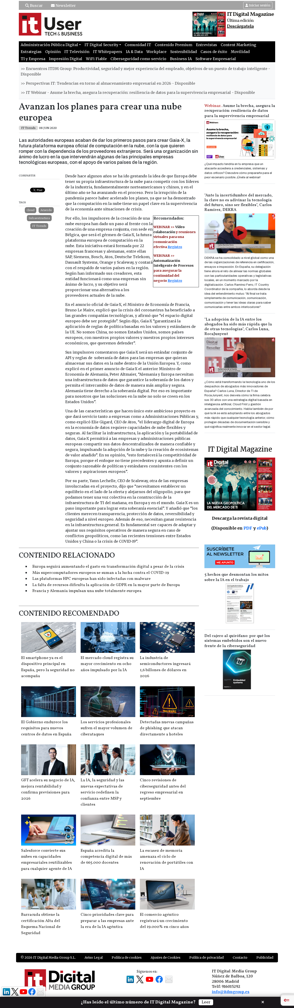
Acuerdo (46, 210)
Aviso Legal (94, 957)
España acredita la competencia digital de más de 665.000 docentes (106, 857)
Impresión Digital (65, 58)
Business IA (181, 58)
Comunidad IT (138, 44)
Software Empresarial (215, 58)
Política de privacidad (206, 957)
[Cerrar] (263, 1001)
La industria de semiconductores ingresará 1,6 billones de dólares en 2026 (165, 667)
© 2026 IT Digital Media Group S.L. (48, 957)
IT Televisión (76, 51)
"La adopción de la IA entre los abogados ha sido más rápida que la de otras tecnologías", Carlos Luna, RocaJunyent (238, 327)
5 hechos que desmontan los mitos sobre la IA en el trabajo (236, 577)
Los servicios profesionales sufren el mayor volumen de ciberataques (106, 728)
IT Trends (39, 226)
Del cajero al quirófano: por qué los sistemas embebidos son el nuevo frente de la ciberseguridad (237, 641)
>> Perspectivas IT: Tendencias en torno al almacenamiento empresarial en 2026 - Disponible (108, 83)
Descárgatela (240, 26)
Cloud (30, 210)
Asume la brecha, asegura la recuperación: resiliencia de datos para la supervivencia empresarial (239, 111)
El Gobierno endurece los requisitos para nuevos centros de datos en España (46, 728)
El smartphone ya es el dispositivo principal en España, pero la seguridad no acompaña (48, 667)
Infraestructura (39, 218)
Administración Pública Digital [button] (49, 44)
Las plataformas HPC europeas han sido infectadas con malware (91, 579)
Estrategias (31, 51)
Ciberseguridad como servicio (138, 58)
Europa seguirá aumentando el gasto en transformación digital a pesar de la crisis (108, 567)
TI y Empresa (33, 58)
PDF (247, 528)
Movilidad (240, 51)
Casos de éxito (214, 51)
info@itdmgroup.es (230, 991)
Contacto (240, 957)
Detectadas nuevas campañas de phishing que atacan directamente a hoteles (167, 728)
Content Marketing (238, 44)
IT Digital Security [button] (101, 44)
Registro (175, 247)
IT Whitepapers (107, 51)
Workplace (156, 51)
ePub (261, 528)
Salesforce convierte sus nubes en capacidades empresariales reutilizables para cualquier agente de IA (46, 860)
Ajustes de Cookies (165, 957)
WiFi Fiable (96, 58)
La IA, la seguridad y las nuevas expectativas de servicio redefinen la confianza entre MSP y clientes (102, 792)
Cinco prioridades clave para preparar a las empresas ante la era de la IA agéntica (107, 921)
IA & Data (134, 51)
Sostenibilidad (183, 51)
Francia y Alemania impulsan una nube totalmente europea (86, 591)
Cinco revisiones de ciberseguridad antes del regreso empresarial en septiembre (163, 789)
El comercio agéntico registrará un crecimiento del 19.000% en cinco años (164, 921)
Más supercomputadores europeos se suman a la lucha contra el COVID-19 (100, 573)
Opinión (53, 51)
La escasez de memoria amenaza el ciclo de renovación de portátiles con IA (166, 860)
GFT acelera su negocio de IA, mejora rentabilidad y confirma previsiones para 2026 (48, 789)
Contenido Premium (173, 44)
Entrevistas (206, 44)
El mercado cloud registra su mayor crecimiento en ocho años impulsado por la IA (107, 664)
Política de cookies (126, 957)
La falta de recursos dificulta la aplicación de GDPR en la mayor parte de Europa (106, 585)
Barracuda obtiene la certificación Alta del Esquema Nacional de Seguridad (41, 924)
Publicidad (264, 957)
